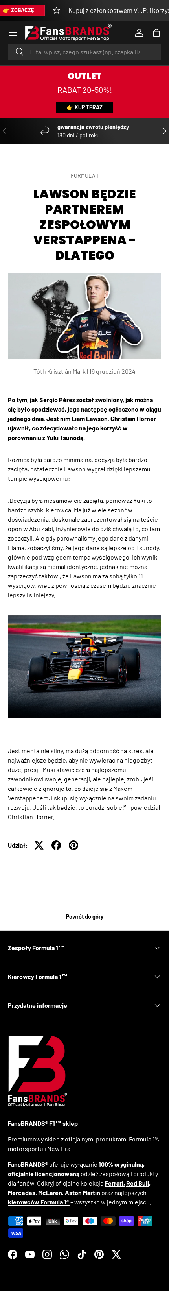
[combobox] (84, 52)
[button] (156, 32)
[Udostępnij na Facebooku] (56, 845)
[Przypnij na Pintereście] (73, 845)
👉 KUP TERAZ (84, 107)
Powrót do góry (84, 916)
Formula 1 (85, 175)
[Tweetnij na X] (39, 845)
